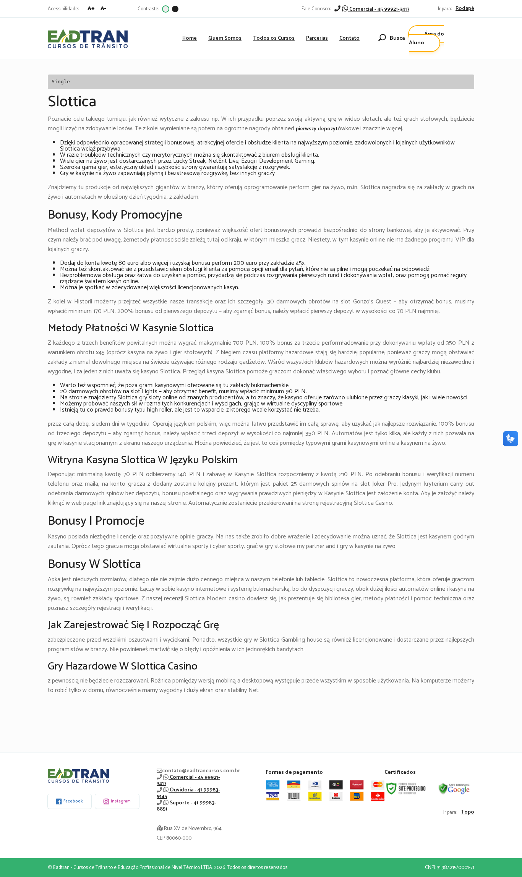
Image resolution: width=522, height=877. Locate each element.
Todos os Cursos (274, 38)
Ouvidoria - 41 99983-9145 (188, 793)
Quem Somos (225, 38)
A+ (91, 8)
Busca (397, 38)
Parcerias (317, 38)
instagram (121, 801)
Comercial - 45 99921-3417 (378, 9)
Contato (349, 38)
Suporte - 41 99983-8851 (186, 806)
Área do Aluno (426, 38)
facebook (73, 801)
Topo (467, 812)
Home (189, 38)
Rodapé (465, 9)
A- (103, 8)
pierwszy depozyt (317, 129)
